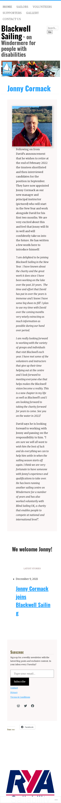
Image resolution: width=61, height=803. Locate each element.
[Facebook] (32, 706)
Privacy (14, 692)
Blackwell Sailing (16, 32)
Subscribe (19, 681)
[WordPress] (18, 706)
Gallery (32, 13)
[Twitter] (25, 706)
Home (7, 7)
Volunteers (42, 7)
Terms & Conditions (20, 697)
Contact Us (12, 19)
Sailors (22, 7)
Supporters (12, 13)
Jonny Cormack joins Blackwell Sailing (33, 600)
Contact (14, 688)
